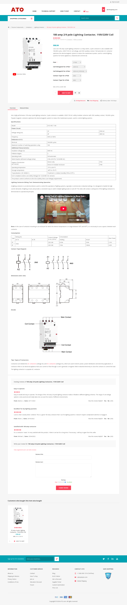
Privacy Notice (12, 579)
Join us (32, 579)
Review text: (39, 462)
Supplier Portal (56, 582)
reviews (69, 39)
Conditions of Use (13, 582)
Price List (55, 588)
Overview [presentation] (13, 108)
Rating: (63, 480)
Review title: (39, 454)
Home (34, 11)
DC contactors (51, 364)
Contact (77, 11)
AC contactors (32, 364)
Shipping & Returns (13, 576)
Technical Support (48, 11)
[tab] (13, 108)
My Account (115, 2)
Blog (53, 573)
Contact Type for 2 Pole (61, 76)
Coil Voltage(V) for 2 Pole (61, 67)
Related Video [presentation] (24, 108)
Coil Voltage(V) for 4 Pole (61, 71)
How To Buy (64, 11)
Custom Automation (58, 585)
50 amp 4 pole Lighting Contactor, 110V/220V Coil (18, 531)
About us (10, 573)
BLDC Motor (56, 576)
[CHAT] (86, 11)
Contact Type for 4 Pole (61, 80)
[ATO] (9, 27)
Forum (32, 585)
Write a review (78, 39)
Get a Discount (56, 579)
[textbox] (97, 18)
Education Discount (36, 582)
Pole (54, 62)
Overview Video (21, 74)
